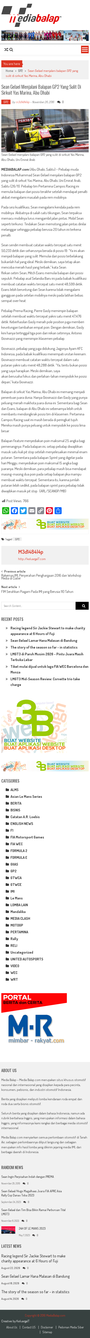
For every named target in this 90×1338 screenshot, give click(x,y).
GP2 (20, 71)
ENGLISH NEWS (21, 823)
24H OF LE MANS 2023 (32, 1228)
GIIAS (14, 864)
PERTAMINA (19, 932)
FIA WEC (16, 844)
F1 (11, 830)
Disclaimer (47, 1327)
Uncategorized (21, 952)
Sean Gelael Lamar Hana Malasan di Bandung (43, 640)
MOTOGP (16, 925)
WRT (14, 979)
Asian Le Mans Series (26, 796)
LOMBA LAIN (19, 905)
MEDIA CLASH (20, 918)
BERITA (15, 803)
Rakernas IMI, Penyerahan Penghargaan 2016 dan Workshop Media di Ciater (41, 577)
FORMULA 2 (18, 851)
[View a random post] (6, 49)
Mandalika (18, 911)
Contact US (29, 1327)
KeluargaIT (22, 1321)
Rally (14, 939)
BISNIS (15, 810)
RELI (13, 945)
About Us (11, 1327)
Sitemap (47, 1332)
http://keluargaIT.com (32, 559)
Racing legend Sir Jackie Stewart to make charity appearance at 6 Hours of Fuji (33, 1258)
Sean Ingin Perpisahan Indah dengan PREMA (27, 1176)
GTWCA (16, 878)
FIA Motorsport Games (27, 837)
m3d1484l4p (22, 102)
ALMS (14, 790)
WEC (13, 972)
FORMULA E (18, 857)
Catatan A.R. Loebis (25, 817)
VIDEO (14, 966)
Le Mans (16, 898)
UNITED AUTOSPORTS (26, 959)
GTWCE (16, 884)
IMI (12, 891)
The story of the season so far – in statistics (44, 647)
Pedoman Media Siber (71, 1327)
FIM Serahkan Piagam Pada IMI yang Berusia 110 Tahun (37, 592)
